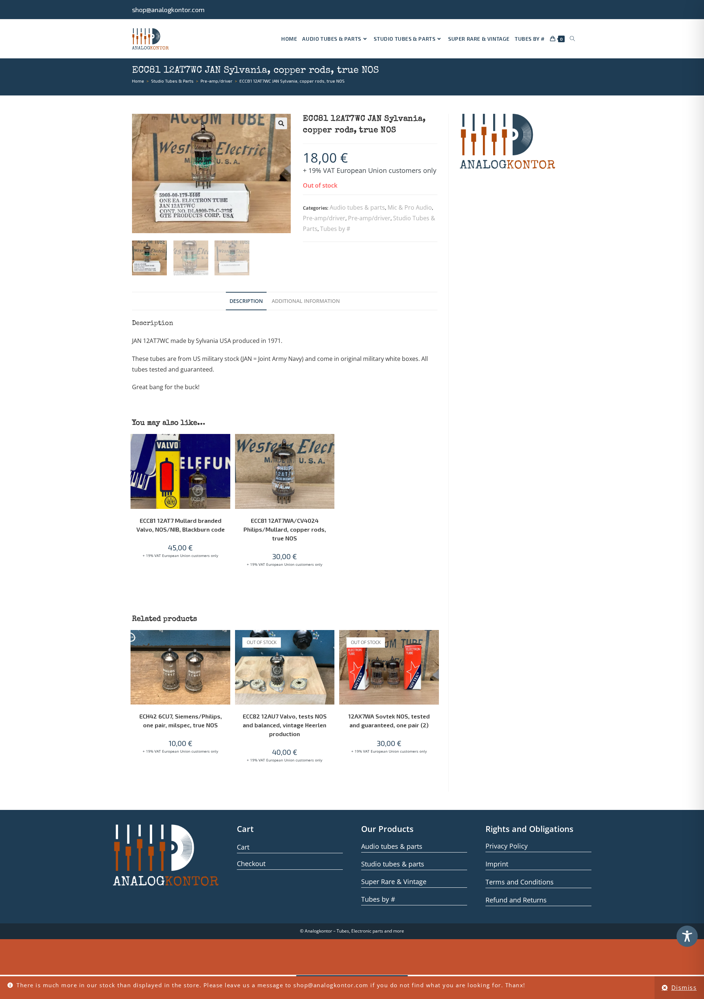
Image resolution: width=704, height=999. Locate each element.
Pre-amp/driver (324, 218)
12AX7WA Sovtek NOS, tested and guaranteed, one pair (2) (389, 720)
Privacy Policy (506, 845)
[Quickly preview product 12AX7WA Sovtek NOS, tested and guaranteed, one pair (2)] (435, 643)
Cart (243, 847)
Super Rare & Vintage (393, 881)
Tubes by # (335, 229)
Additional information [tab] (306, 300)
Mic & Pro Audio (410, 207)
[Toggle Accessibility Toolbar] (687, 936)
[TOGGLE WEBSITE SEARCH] (572, 38)
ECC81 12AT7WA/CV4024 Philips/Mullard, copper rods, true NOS (284, 529)
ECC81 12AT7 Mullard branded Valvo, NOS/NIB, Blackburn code (180, 525)
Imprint (496, 863)
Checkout (251, 863)
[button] (281, 123)
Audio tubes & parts (357, 207)
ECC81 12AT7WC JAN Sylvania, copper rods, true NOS (292, 80)
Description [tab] (246, 300)
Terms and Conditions (519, 881)
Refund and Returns (516, 899)
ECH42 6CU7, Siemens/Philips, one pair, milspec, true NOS (180, 720)
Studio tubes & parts (392, 863)
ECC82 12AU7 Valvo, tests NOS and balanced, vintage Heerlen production (285, 725)
